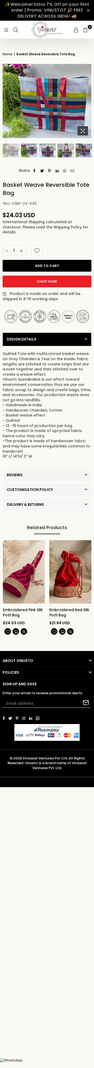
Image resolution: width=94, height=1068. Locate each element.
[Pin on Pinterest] (50, 170)
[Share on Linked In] (57, 170)
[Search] (15, 30)
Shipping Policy (68, 227)
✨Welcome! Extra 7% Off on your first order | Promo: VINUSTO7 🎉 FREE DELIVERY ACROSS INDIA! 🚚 (47, 10)
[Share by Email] (72, 170)
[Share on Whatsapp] (65, 170)
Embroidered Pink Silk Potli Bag (23, 612)
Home (7, 54)
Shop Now (47, 281)
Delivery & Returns (25, 504)
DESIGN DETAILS (21, 339)
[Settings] (76, 30)
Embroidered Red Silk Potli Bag (69, 612)
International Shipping (24, 221)
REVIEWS (14, 475)
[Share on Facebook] (35, 170)
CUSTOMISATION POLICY (30, 489)
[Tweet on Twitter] (42, 170)
